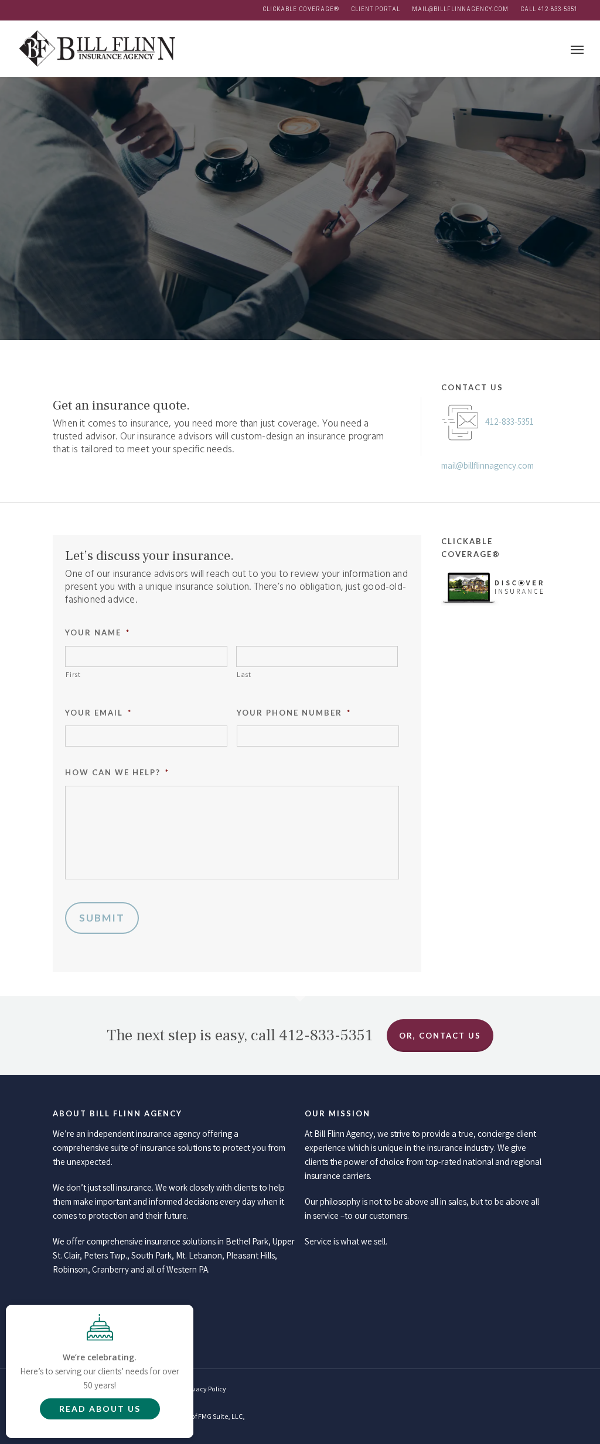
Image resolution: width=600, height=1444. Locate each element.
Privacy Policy (205, 1388)
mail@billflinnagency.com (460, 9)
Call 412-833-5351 (549, 9)
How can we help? (117, 772)
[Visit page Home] (96, 48)
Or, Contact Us (440, 1035)
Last (244, 674)
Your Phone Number (294, 712)
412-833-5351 (509, 421)
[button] (577, 48)
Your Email (98, 712)
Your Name (97, 632)
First (73, 674)
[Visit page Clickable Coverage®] (494, 613)
